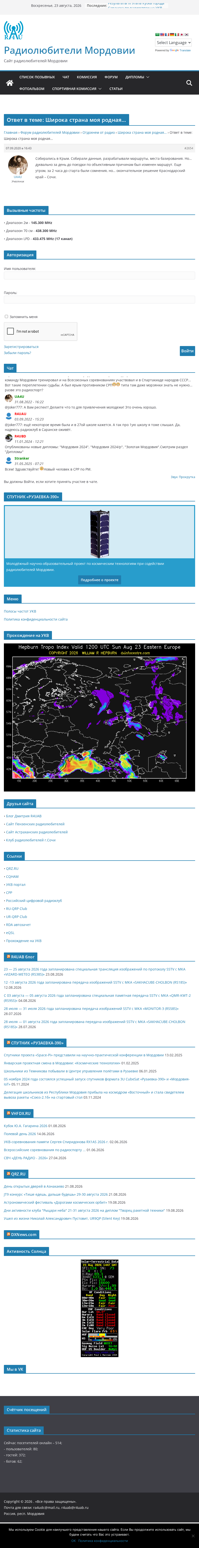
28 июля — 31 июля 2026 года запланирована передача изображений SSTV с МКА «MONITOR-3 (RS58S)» (91, 1008)
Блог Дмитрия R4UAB (23, 816)
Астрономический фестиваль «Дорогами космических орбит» (55, 1202)
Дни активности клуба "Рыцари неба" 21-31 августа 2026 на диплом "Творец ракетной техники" (84, 1210)
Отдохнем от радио (99, 132)
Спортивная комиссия (74, 88)
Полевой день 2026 (20, 1133)
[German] (172, 34)
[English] (162, 34)
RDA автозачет (18, 924)
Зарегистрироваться (21, 346)
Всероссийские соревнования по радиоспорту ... (45, 1150)
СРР (9, 892)
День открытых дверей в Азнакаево (34, 1186)
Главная (10, 132)
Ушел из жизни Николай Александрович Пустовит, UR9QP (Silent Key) (62, 1218)
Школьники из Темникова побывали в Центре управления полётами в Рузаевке (71, 1071)
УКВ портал (15, 884)
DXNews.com (23, 1234)
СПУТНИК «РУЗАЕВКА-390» (37, 1043)
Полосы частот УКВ (20, 611)
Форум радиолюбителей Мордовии (50, 132)
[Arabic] (157, 34)
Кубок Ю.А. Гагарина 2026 (25, 1125)
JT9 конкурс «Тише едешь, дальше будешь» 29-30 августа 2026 (56, 1194)
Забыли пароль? (17, 352)
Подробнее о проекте (99, 580)
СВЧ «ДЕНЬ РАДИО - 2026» (26, 1158)
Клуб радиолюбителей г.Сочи (31, 840)
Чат (66, 77)
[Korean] (186, 34)
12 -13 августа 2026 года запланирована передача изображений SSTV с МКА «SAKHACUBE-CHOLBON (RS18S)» (95, 982)
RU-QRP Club (16, 908)
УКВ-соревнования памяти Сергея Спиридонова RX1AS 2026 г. (56, 1141)
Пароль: (10, 292)
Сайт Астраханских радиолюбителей (37, 832)
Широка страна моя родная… (142, 132)
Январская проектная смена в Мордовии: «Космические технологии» (62, 1063)
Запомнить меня (24, 316)
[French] (167, 34)
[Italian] (176, 34)
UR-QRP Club (16, 916)
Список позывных (37, 77)
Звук (174, 477)
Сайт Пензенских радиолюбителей (35, 824)
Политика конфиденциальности (103, 1541)
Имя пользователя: (20, 268)
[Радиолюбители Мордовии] (10, 83)
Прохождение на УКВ (23, 940)
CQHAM (12, 876)
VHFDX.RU (21, 1113)
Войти (187, 351)
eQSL (10, 932)
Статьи (116, 88)
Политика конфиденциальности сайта (36, 619)
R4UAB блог (22, 957)
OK (73, 1541)
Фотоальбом (31, 88)
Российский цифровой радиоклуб (34, 900)
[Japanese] (181, 34)
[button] (146, 77)
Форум (111, 77)
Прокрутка (187, 477)
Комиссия (87, 77)
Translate (185, 50)
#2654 (188, 148)
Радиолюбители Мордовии (69, 50)
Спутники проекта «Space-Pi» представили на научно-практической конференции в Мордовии (84, 1055)
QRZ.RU (12, 868)
